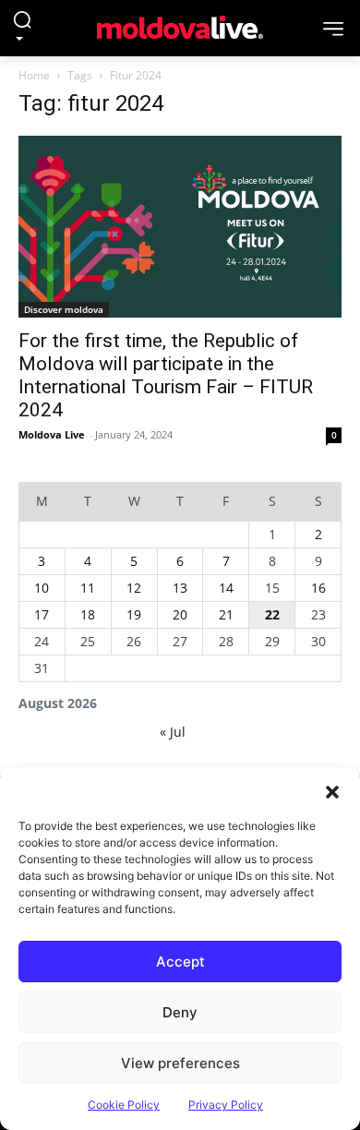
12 (133, 587)
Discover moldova (63, 309)
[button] (332, 790)
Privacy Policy (225, 1105)
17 (41, 614)
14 (226, 587)
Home (34, 75)
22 (272, 614)
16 (318, 587)
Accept (180, 961)
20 (180, 614)
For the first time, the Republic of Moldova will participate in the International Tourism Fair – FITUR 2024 (165, 375)
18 (87, 614)
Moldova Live (51, 434)
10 (41, 587)
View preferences (180, 1063)
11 (87, 587)
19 (133, 614)
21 (226, 614)
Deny (180, 1012)
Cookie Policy (124, 1105)
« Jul (173, 731)
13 (180, 587)
